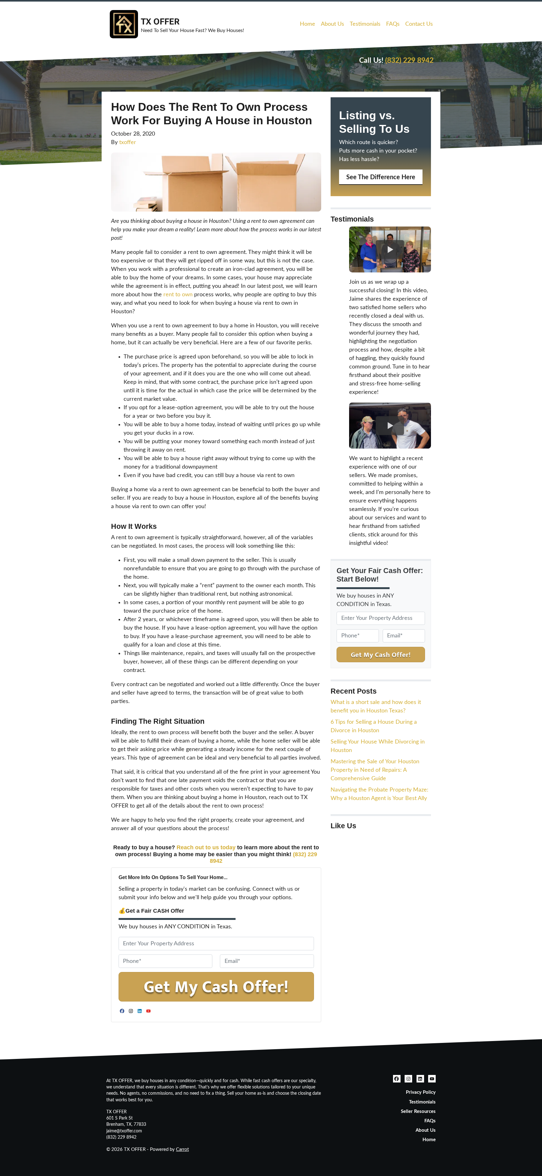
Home (307, 24)
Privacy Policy (421, 1092)
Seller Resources (418, 1111)
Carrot (182, 1149)
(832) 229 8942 (409, 60)
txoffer (127, 142)
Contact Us (419, 24)
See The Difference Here (380, 177)
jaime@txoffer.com (124, 1131)
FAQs (393, 24)
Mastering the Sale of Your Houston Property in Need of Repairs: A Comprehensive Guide (375, 770)
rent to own (178, 295)
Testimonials (365, 24)
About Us (332, 24)
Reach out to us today (206, 847)
